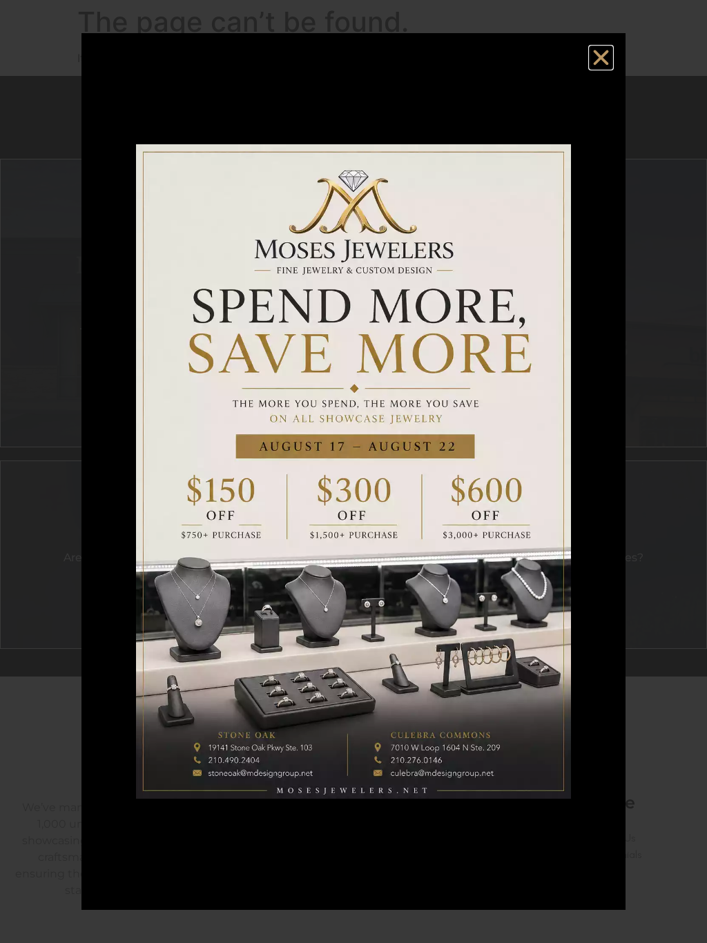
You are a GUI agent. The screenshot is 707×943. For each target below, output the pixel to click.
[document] (353, 471)
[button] (601, 57)
